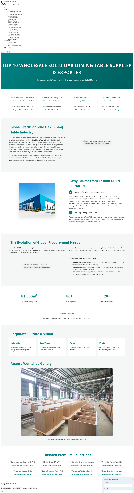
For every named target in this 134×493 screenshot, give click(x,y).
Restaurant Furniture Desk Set (82, 474)
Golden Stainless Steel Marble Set (23, 465)
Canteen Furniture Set (111, 101)
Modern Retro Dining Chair (52, 101)
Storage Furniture (13, 21)
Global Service (12, 42)
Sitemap (35, 488)
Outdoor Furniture (13, 17)
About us (7, 49)
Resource (7, 40)
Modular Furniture (13, 22)
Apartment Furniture (14, 34)
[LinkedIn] (2, 3)
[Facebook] (1, 3)
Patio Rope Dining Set (82, 101)
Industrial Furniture (13, 37)
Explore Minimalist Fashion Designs (37, 267)
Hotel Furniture (12, 29)
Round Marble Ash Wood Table (52, 474)
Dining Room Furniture (15, 14)
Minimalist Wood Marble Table (23, 101)
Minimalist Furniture (14, 36)
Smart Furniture (12, 39)
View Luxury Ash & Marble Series (97, 143)
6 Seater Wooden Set (82, 110)
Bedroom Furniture (13, 13)
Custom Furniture (13, 24)
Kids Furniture (12, 19)
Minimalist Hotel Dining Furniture (82, 465)
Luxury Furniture (13, 26)
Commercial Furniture (14, 27)
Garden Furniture (13, 32)
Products (6, 9)
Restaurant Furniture (14, 31)
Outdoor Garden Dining (111, 110)
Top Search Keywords (14, 45)
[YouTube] (4, 3)
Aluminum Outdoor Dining (22, 474)
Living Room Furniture (14, 11)
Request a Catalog (6, 52)
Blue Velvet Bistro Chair (52, 110)
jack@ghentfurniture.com (10, 1)
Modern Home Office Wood (52, 465)
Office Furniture (12, 16)
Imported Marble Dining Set (22, 110)
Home (6, 8)
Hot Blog (10, 44)
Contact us (7, 47)
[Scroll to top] (2, 491)
